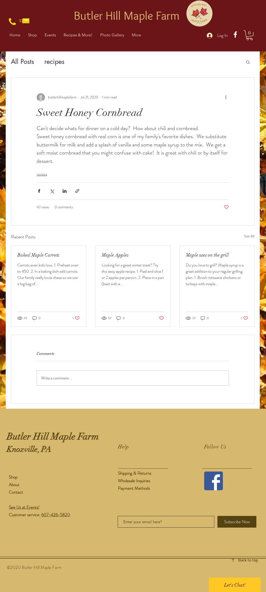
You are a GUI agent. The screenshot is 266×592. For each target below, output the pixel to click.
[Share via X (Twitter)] (51, 191)
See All (249, 236)
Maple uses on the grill (207, 255)
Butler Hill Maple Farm (126, 15)
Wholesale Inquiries (134, 480)
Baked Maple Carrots (38, 255)
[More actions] (226, 97)
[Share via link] (77, 191)
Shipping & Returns (135, 473)
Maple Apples (115, 255)
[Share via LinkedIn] (64, 191)
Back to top (248, 560)
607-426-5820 (55, 515)
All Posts (22, 62)
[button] (249, 35)
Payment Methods (134, 488)
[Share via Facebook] (39, 191)
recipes (54, 62)
